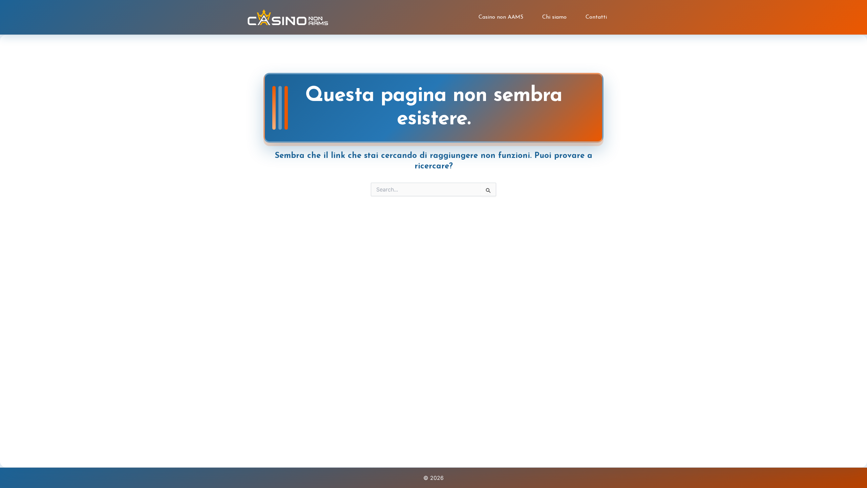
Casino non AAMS (501, 17)
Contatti (596, 17)
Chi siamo (554, 17)
